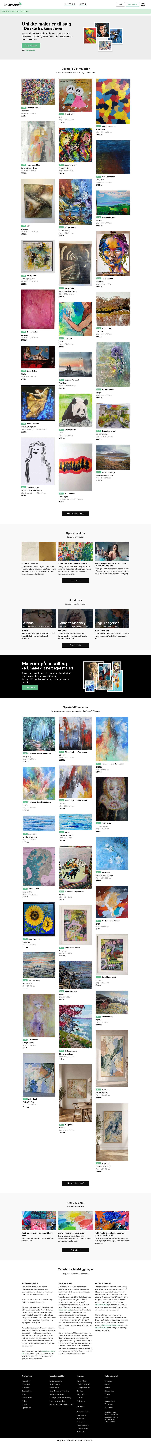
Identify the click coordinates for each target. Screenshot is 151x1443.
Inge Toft (68, 338)
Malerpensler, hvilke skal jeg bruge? (61, 1404)
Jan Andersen (107, 278)
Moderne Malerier (101, 1305)
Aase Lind (32, 834)
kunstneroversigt (65, 1310)
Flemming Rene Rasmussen (39, 753)
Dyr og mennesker (83, 1388)
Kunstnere (25, 1388)
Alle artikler (75, 581)
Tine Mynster (32, 332)
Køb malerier (26, 1381)
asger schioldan (33, 165)
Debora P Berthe (34, 108)
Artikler (24, 1401)
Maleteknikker (54, 1388)
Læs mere (30, 687)
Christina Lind (70, 430)
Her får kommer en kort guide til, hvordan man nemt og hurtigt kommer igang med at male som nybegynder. (112, 1240)
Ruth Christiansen (72, 948)
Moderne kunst (55, 1384)
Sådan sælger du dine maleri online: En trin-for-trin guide (111, 564)
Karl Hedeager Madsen (111, 921)
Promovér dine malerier (58, 1401)
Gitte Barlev (69, 114)
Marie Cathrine (71, 288)
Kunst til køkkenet (30, 563)
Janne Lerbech (34, 939)
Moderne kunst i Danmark (110, 1325)
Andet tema (81, 1401)
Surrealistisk (81, 1418)
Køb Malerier (31, 46)
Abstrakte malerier (56, 1381)
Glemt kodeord (110, 1401)
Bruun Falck (32, 371)
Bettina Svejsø (108, 389)
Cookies (107, 1384)
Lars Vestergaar (108, 217)
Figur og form (81, 1394)
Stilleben (80, 1391)
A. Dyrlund (32, 1099)
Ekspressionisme (83, 1425)
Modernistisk (81, 1415)
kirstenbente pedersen (74, 891)
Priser (24, 1394)
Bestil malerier (27, 1391)
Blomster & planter (83, 1384)
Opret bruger (26, 1408)
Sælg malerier (132, 4)
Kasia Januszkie (33, 424)
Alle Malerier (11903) (75, 514)
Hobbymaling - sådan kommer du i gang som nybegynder (110, 1234)
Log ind (120, 4)
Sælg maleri (26, 1384)
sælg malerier (30, 50)
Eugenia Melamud (72, 380)
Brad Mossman (33, 487)
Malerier (70, 4)
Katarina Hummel (109, 126)
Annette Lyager (71, 165)
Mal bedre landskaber (57, 1394)
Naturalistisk (81, 1422)
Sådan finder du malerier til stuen (73, 563)
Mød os (107, 1388)
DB (28, 226)
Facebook (109, 1408)
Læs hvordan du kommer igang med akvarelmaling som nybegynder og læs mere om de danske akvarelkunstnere (75, 1238)
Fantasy (80, 1397)
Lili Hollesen (33, 1040)
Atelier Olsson (70, 227)
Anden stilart (81, 1432)
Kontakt (107, 1394)
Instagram (109, 1404)
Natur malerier (82, 1381)
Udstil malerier (27, 1397)
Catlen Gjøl (106, 328)
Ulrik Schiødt (33, 889)
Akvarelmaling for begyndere (71, 1233)
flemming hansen (109, 431)
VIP (23, 107)
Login (106, 1397)
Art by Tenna (32, 276)
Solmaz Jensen (71, 1051)
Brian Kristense (108, 177)
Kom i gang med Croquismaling (60, 1397)
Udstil (82, 4)
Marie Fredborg (108, 472)
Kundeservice (109, 1391)
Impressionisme (82, 1428)
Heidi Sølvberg (34, 980)
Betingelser (108, 1381)
